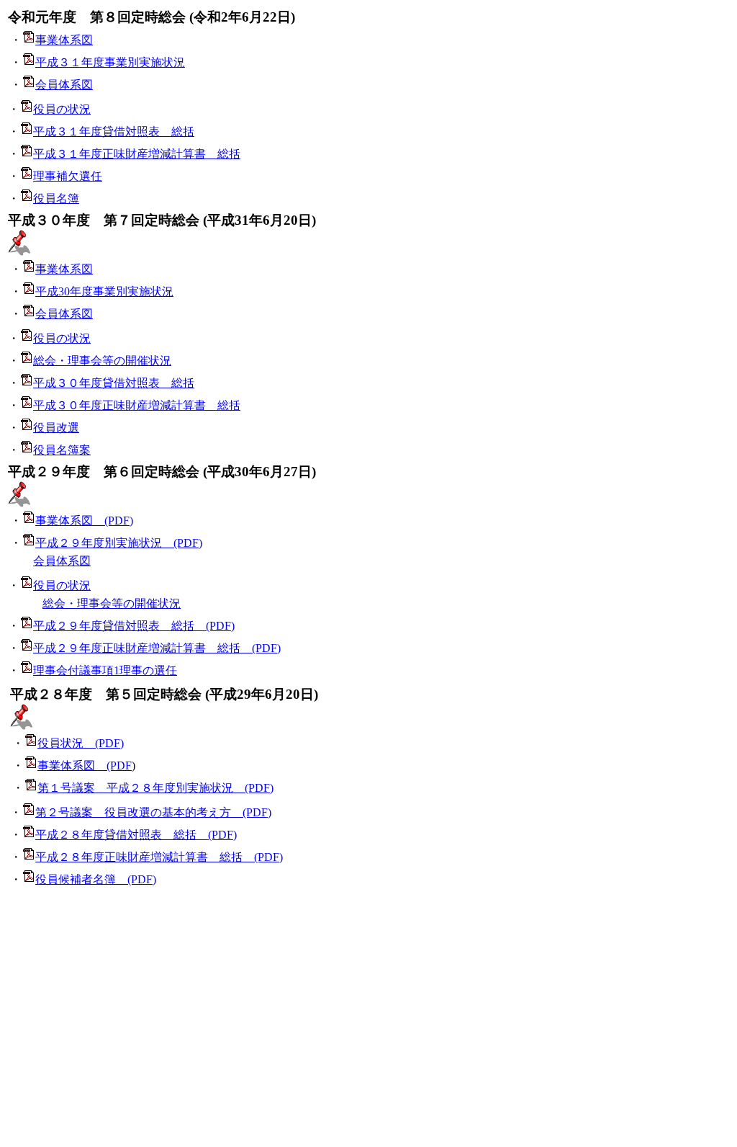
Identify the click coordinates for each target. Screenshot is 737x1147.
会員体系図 (64, 85)
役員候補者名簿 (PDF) (95, 879)
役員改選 (56, 427)
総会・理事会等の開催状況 (102, 360)
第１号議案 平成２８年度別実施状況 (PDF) (155, 788)
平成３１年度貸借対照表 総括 (113, 131)
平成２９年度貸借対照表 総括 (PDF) (134, 626)
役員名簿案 (62, 450)
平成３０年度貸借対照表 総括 (113, 383)
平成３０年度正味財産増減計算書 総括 (136, 405)
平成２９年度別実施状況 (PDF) (118, 543)
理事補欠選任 (67, 176)
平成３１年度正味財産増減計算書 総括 (136, 154)
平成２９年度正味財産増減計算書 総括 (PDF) (157, 648)
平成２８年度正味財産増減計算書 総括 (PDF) (159, 857)
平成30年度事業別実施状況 (104, 291)
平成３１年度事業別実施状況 (110, 62)
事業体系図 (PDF (84, 765)
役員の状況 (62, 109)
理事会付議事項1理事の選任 (105, 670)
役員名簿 (56, 198)
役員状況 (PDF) (80, 743)
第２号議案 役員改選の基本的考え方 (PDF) (153, 812)
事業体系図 (64, 40)
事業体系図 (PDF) (84, 520)
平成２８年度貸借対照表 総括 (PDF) (136, 835)
